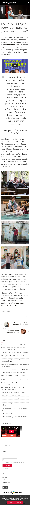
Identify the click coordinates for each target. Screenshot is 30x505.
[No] (28, 500)
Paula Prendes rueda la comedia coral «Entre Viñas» (14, 344)
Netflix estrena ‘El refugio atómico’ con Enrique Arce (14, 369)
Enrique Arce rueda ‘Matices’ (8, 413)
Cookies (4, 451)
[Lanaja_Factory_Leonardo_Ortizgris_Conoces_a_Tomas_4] (15, 183)
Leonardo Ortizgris (14, 45)
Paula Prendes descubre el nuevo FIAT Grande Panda (14, 392)
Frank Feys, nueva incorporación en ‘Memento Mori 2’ (14, 380)
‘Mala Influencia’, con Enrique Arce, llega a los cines (14, 398)
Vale (10, 502)
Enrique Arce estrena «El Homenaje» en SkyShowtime (14, 352)
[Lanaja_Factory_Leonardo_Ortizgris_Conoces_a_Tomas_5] (15, 232)
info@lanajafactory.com (8, 479)
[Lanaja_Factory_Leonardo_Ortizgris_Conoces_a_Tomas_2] (15, 257)
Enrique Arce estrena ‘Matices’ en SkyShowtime (13, 372)
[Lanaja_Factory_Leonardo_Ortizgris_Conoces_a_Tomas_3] (15, 208)
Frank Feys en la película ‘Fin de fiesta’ (11, 395)
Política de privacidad (7, 449)
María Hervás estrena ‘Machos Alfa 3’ (10, 401)
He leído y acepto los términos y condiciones (14, 462)
